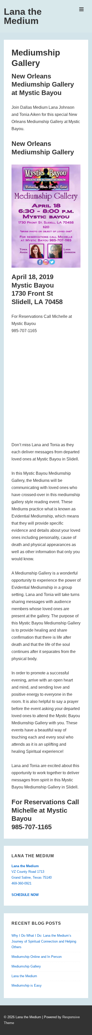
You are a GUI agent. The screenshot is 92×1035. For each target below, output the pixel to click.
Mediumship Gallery (26, 966)
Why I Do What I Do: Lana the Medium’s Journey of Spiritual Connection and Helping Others (44, 941)
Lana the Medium (23, 16)
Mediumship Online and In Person (37, 957)
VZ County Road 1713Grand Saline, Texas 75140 (32, 872)
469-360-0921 (21, 883)
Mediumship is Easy (27, 985)
